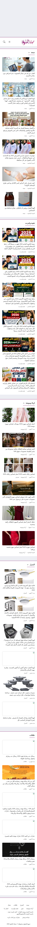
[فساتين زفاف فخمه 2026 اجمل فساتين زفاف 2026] (18, 468)
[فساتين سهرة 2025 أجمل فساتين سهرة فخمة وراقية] (18, 542)
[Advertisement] (18, 18)
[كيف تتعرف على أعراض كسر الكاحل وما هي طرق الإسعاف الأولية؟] (18, 178)
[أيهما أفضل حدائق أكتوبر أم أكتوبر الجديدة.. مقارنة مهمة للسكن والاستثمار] (18, 663)
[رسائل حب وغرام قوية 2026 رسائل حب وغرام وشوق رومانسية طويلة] (18, 751)
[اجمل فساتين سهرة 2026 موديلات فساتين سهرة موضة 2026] (18, 419)
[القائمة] (9, 42)
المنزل (32, 565)
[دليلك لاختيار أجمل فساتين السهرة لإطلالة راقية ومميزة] (18, 517)
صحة (33, 52)
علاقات (25, 761)
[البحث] (4, 42)
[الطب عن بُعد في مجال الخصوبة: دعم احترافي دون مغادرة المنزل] (18, 68)
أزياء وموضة (24, 429)
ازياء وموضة (30, 403)
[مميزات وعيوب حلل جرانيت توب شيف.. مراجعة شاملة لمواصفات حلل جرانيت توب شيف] (18, 688)
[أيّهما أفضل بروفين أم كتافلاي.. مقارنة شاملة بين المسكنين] (18, 203)
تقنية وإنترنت (23, 251)
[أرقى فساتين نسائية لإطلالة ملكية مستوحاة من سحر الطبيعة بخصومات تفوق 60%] (18, 444)
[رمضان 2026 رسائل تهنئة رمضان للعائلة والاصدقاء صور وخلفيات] (18, 854)
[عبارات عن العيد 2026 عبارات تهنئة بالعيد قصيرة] (18, 830)
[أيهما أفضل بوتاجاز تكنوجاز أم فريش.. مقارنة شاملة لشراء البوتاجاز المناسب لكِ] (18, 713)
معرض (17, 477)
